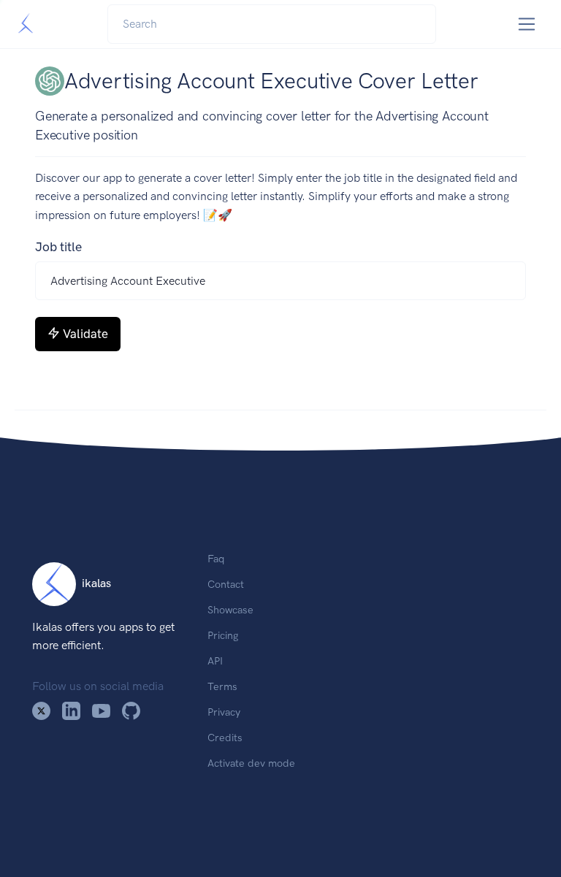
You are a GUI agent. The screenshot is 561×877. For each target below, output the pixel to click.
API (215, 660)
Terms (222, 686)
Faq (215, 558)
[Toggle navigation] (527, 24)
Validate (85, 333)
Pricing (222, 635)
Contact (225, 584)
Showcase (230, 609)
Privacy (223, 712)
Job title (58, 247)
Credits (225, 737)
